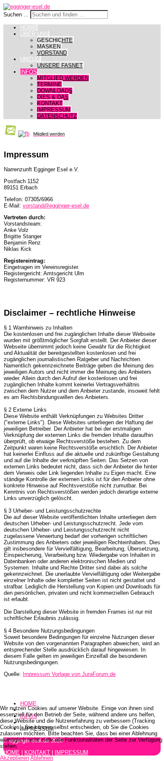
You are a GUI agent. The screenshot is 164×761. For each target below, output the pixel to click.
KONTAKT (50, 103)
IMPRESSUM (54, 109)
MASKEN (49, 46)
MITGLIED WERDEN (63, 78)
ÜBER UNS (34, 34)
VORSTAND (52, 53)
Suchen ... (16, 14)
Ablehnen (41, 758)
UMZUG (30, 59)
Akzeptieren (14, 758)
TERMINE (49, 84)
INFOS (28, 72)
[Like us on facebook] (24, 133)
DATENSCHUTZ (57, 116)
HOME (28, 27)
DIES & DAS (53, 97)
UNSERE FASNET (60, 65)
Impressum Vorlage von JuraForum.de (69, 674)
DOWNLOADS (54, 91)
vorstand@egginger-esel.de (56, 205)
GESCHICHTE (55, 40)
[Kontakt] (9, 133)
